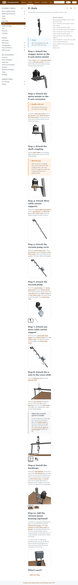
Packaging (4, 74)
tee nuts (43, 252)
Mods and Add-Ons (7, 47)
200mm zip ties (45, 289)
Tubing (3, 72)
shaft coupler (36, 152)
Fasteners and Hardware (8, 64)
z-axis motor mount (45, 60)
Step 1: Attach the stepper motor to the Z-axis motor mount (64, 20)
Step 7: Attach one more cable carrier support (62, 36)
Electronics (5, 31)
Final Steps (5, 33)
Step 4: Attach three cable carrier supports (64, 29)
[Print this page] (71, 8)
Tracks (3, 16)
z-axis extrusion (36, 211)
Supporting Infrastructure (8, 13)
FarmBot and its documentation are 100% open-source (37, 583)
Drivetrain (4, 67)
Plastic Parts (5, 62)
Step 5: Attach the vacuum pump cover (63, 31)
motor (34, 60)
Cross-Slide (5, 21)
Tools (3, 28)
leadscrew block (32, 380)
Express (24, 2)
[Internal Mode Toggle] (68, 2)
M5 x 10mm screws (33, 117)
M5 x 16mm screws (35, 295)
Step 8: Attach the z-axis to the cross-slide (64, 39)
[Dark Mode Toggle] (74, 2)
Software (37, 2)
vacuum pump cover (39, 250)
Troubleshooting (6, 45)
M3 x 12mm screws (38, 62)
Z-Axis (3, 23)
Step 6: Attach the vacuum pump (61, 33)
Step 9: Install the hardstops (60, 41)
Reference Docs (6, 50)
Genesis (30, 2)
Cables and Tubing (7, 26)
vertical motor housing (34, 525)
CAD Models (5, 40)
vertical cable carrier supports (43, 209)
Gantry (3, 18)
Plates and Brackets (7, 60)
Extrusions (4, 57)
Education (52, 2)
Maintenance (5, 43)
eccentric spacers (42, 422)
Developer (44, 2)
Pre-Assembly (5, 81)
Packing (4, 84)
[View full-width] (67, 8)
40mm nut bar (41, 337)
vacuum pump (38, 288)
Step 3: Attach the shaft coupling (61, 27)
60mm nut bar (44, 115)
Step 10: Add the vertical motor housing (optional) (63, 44)
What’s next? (56, 48)
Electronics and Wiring (7, 69)
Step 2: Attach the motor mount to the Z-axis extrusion (64, 24)
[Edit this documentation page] (75, 8)
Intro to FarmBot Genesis (8, 11)
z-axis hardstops (38, 471)
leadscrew (36, 378)
